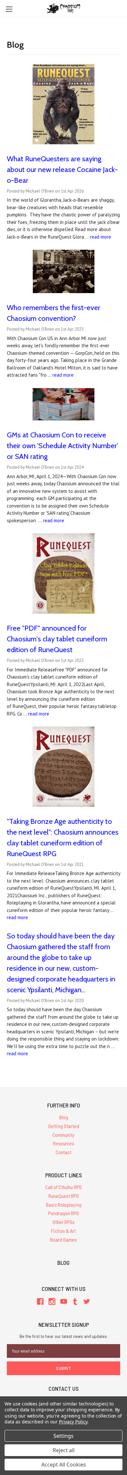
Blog (63, 1117)
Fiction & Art (63, 1231)
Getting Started (63, 1126)
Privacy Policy (73, 1422)
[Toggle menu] (9, 9)
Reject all (64, 1450)
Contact (63, 1152)
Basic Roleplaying (63, 1204)
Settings (63, 1435)
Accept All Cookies (63, 1464)
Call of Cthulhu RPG (63, 1187)
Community (63, 1135)
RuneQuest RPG (64, 1196)
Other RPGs (64, 1222)
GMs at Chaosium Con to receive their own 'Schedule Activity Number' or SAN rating (62, 446)
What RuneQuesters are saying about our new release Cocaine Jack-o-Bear (62, 169)
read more (100, 237)
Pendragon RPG (63, 1213)
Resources (63, 1143)
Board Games (63, 1239)
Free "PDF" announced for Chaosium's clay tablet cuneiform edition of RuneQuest (57, 639)
